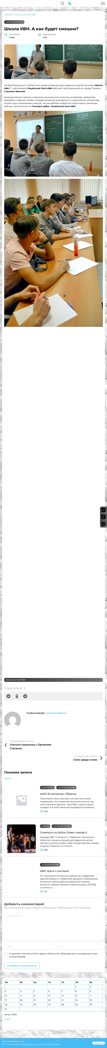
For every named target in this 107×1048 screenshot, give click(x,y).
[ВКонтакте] (8, 696)
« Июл (7, 1019)
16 (91, 995)
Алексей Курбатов (56, 713)
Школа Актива (47, 787)
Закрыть (98, 1043)
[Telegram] (25, 696)
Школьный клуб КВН (14, 22)
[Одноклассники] (17, 696)
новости (45, 826)
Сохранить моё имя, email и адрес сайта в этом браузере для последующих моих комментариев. (53, 955)
